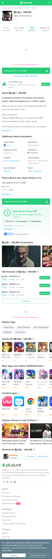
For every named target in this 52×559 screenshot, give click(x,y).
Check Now (7, 171)
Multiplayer (8, 332)
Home (4, 8)
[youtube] (14, 482)
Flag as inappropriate (35, 171)
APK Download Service (10, 500)
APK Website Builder (9, 516)
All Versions (26, 301)
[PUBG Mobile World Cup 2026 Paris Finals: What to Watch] (15, 430)
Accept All (14, 555)
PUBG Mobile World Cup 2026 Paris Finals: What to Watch (14, 442)
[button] (32, 29)
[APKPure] (26, 2)
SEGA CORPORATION (22, 16)
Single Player (9, 327)
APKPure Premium (8, 503)
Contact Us (6, 536)
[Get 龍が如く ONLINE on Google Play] (32, 153)
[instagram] (7, 482)
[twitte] (10, 482)
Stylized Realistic (23, 327)
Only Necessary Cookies (38, 555)
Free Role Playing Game (12, 161)
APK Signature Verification (11, 496)
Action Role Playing (41, 327)
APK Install (6, 493)
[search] (49, 2)
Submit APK (6, 520)
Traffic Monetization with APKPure (14, 524)
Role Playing (19, 8)
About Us (5, 533)
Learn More (7, 550)
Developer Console (8, 513)
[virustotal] (35, 211)
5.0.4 (8, 145)
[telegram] (3, 482)
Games (10, 8)
